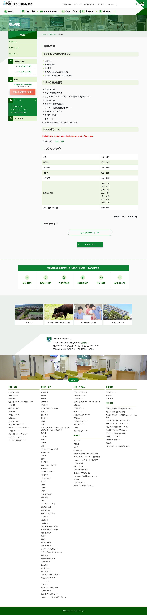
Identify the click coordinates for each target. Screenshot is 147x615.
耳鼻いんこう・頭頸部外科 (49, 449)
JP (142, 3)
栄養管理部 (44, 517)
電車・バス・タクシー (20, 109)
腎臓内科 (44, 395)
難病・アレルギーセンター (49, 587)
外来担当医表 (12, 399)
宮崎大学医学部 (67, 4)
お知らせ (109, 395)
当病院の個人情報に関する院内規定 (117, 427)
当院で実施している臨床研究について (118, 446)
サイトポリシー (101, 4)
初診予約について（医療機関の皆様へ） (21, 402)
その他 (76, 428)
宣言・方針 (77, 441)
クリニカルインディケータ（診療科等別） (87, 460)
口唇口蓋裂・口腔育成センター (51, 574)
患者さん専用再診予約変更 (23, 92)
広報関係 (76, 479)
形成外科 (44, 433)
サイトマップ (78, 4)
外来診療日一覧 (13, 395)
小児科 (43, 424)
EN (142, 5)
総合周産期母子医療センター (50, 549)
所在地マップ (17, 106)
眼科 (42, 446)
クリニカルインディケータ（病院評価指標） (87, 457)
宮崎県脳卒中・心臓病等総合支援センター (54, 597)
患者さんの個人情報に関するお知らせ (118, 420)
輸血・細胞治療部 (46, 494)
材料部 (43, 491)
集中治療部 (44, 497)
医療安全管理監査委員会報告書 (116, 412)
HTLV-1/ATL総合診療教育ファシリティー (86, 476)
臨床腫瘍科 (44, 475)
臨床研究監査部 (46, 542)
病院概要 (76, 444)
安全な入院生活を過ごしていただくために (87, 402)
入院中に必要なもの (80, 399)
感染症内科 (44, 415)
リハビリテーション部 (48, 504)
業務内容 (13, 41)
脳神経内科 (44, 402)
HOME (44, 34)
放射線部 (44, 488)
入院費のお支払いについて (82, 415)
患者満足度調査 (78, 463)
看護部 (43, 539)
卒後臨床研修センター (48, 558)
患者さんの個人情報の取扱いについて (118, 424)
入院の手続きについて (81, 395)
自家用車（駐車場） (20, 112)
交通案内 (84, 343)
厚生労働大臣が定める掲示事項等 (84, 486)
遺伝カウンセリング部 (48, 513)
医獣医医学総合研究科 (81, 470)
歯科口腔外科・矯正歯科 (48, 465)
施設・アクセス (78, 466)
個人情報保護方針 (89, 4)
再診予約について (14, 408)
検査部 (43, 481)
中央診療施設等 (46, 478)
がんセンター (45, 565)
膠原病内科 (44, 412)
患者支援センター (46, 555)
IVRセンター (45, 584)
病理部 (43, 501)
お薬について (12, 418)
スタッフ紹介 (15, 48)
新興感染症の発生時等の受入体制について (119, 408)
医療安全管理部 (46, 510)
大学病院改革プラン (80, 482)
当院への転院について (81, 431)
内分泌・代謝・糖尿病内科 (49, 408)
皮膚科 (43, 439)
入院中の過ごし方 (79, 408)
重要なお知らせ (111, 392)
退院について (78, 412)
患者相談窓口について (81, 421)
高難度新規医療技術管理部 (49, 526)
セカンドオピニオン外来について (19, 428)
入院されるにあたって (80, 392)
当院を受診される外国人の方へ (18, 434)
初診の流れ (12, 405)
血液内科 (44, 399)
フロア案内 (18, 118)
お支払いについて (14, 415)
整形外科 (44, 436)
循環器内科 (44, 392)
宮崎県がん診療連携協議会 (82, 473)
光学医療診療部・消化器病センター (52, 552)
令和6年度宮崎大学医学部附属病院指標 (86, 454)
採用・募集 (109, 399)
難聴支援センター (46, 571)
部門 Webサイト (88, 232)
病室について (78, 405)
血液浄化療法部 (46, 507)
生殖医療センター (46, 591)
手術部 (43, 484)
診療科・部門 (52, 34)
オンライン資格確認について (17, 440)
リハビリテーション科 (48, 472)
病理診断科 (59, 141)
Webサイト (14, 54)
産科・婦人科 (45, 452)
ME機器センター (46, 562)
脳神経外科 (44, 462)
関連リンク (111, 4)
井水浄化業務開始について (114, 440)
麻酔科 (43, 459)
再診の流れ (12, 412)
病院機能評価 (78, 450)
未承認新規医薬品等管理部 (49, 529)
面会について (78, 418)
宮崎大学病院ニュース (113, 436)
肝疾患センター (46, 568)
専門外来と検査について (16, 424)
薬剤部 (43, 536)
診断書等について (14, 421)
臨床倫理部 (44, 523)
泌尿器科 (44, 443)
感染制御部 (44, 520)
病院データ (77, 447)
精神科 (43, 421)
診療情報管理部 (46, 533)
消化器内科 (44, 418)
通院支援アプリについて (16, 437)
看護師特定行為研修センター (50, 594)
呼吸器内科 (44, 405)
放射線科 (44, 456)
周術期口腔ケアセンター (48, 578)
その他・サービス (14, 431)
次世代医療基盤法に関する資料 (116, 433)
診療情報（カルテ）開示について (116, 430)
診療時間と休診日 (14, 392)
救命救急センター (46, 546)
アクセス (17, 100)
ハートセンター (46, 581)
